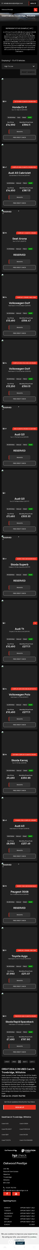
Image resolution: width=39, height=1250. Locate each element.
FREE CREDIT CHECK (19, 137)
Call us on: (13, 1096)
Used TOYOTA (6, 1140)
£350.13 (26, 385)
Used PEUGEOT (7, 1129)
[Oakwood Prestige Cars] (7, 9)
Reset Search (28, 72)
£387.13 (26, 189)
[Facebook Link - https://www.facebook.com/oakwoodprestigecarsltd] (7, 1194)
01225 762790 (13, 1089)
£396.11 (26, 124)
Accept (20, 1243)
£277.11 (26, 645)
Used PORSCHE (25, 1129)
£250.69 (25, 777)
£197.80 (25, 1038)
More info (20, 132)
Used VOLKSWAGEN (26, 1140)
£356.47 (26, 319)
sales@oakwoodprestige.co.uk (13, 3)
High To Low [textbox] (8, 66)
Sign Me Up (19, 1107)
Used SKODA (24, 1135)
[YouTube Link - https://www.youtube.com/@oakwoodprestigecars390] (16, 1194)
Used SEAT (5, 1135)
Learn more (19, 1240)
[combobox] (19, 66)
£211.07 (25, 973)
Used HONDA (24, 1123)
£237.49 (25, 842)
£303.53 (26, 515)
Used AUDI (5, 1123)
